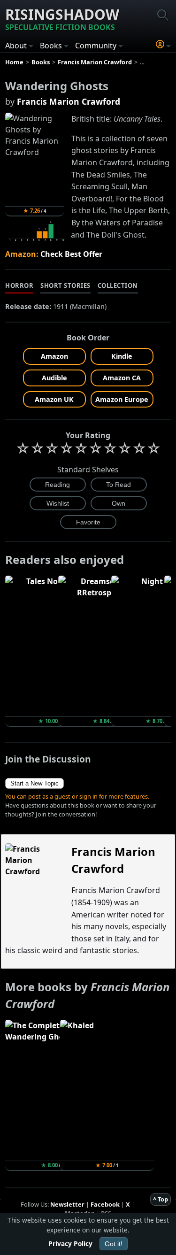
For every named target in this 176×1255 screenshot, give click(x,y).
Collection (118, 285)
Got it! (113, 1243)
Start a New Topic (34, 783)
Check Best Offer (71, 254)
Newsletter (67, 1204)
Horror (19, 285)
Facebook (105, 1204)
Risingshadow (62, 18)
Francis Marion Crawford (68, 101)
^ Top (160, 1199)
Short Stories (65, 285)
